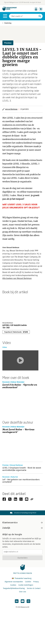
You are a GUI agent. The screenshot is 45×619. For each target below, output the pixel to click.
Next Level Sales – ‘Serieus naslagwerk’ (18, 431)
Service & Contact (33, 588)
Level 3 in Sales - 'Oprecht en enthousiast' (19, 386)
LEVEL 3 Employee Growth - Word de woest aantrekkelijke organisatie (21, 469)
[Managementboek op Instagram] (28, 601)
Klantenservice (10, 522)
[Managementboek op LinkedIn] (16, 601)
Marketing (7, 23)
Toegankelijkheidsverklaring (14, 588)
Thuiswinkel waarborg (22, 578)
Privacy (36, 582)
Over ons (22, 592)
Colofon (28, 582)
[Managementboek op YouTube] (22, 601)
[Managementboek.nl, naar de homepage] (9, 10)
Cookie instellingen (25, 585)
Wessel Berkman (11, 109)
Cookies (13, 585)
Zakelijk (6, 528)
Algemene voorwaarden (14, 582)
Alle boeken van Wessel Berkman (17, 278)
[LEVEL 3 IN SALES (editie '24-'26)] (10, 307)
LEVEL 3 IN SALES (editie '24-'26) (14, 326)
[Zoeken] (40, 16)
